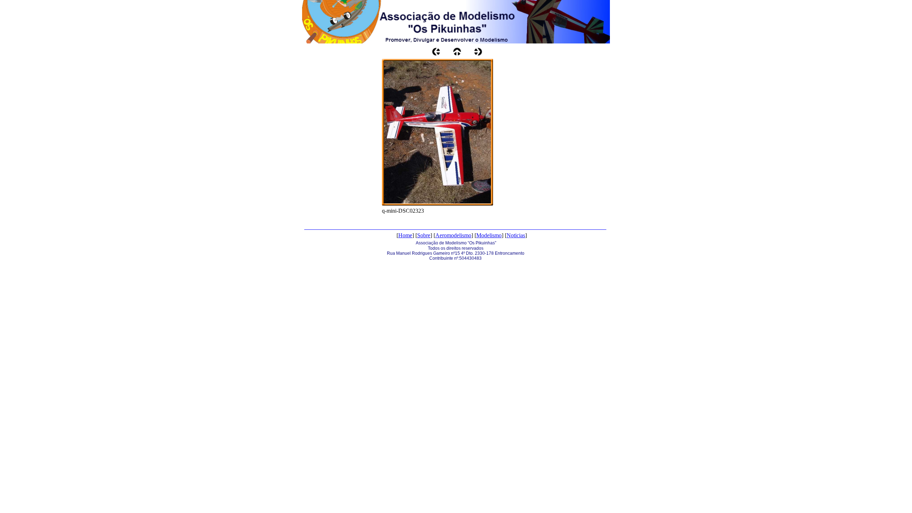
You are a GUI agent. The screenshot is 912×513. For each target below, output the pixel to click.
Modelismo (489, 235)
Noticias (516, 235)
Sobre (423, 235)
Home (405, 235)
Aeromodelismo (453, 235)
